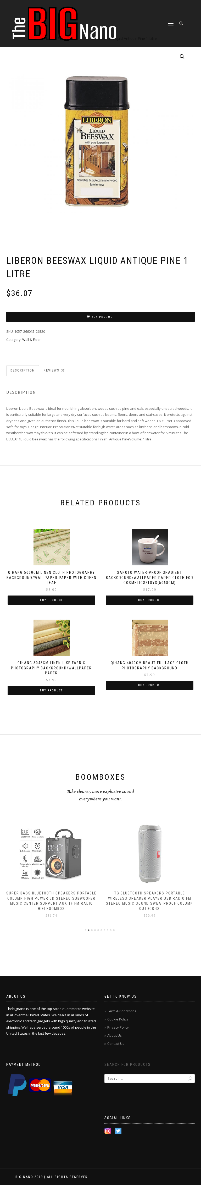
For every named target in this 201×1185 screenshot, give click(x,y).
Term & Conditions (121, 1011)
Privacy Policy (118, 1027)
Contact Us (115, 1043)
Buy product (103, 317)
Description (22, 370)
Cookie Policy (117, 1019)
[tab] (23, 370)
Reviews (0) (55, 370)
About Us (114, 1035)
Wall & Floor (31, 339)
